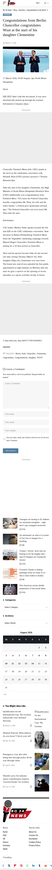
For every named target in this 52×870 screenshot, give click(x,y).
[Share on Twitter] (9, 866)
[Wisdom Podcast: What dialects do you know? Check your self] (42, 740)
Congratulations (21, 358)
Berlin (18, 354)
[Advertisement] (26, 138)
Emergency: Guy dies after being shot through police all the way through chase (17, 757)
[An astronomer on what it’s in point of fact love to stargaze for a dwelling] (10, 539)
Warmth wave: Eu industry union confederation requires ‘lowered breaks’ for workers (16, 779)
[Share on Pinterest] (21, 866)
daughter (32, 358)
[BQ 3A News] (12, 3)
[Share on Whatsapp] (27, 866)
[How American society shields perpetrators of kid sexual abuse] (10, 589)
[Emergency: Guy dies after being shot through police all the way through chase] (42, 761)
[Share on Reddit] (45, 866)
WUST (40, 358)
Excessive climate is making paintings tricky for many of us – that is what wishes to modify (33, 573)
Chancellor (31, 354)
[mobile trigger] (5, 3)
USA (23, 529)
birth (24, 354)
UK (23, 545)
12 (19, 663)
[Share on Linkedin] (33, 866)
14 (32, 663)
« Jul (4, 694)
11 (13, 663)
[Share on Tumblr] (39, 866)
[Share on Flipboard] (15, 866)
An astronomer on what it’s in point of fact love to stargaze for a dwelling (34, 538)
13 (26, 663)
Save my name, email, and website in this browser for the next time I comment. (27, 438)
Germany (7, 14)
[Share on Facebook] (3, 866)
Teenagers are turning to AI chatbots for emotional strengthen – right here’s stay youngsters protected (34, 522)
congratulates (8, 358)
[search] (32, 3)
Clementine (41, 354)
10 (6, 663)
